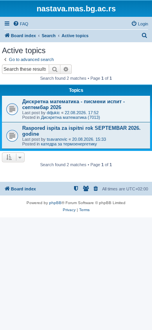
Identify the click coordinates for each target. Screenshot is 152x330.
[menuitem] (20, 24)
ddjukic (53, 112)
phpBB (55, 203)
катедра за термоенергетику (69, 144)
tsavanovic (57, 139)
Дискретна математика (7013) (70, 117)
